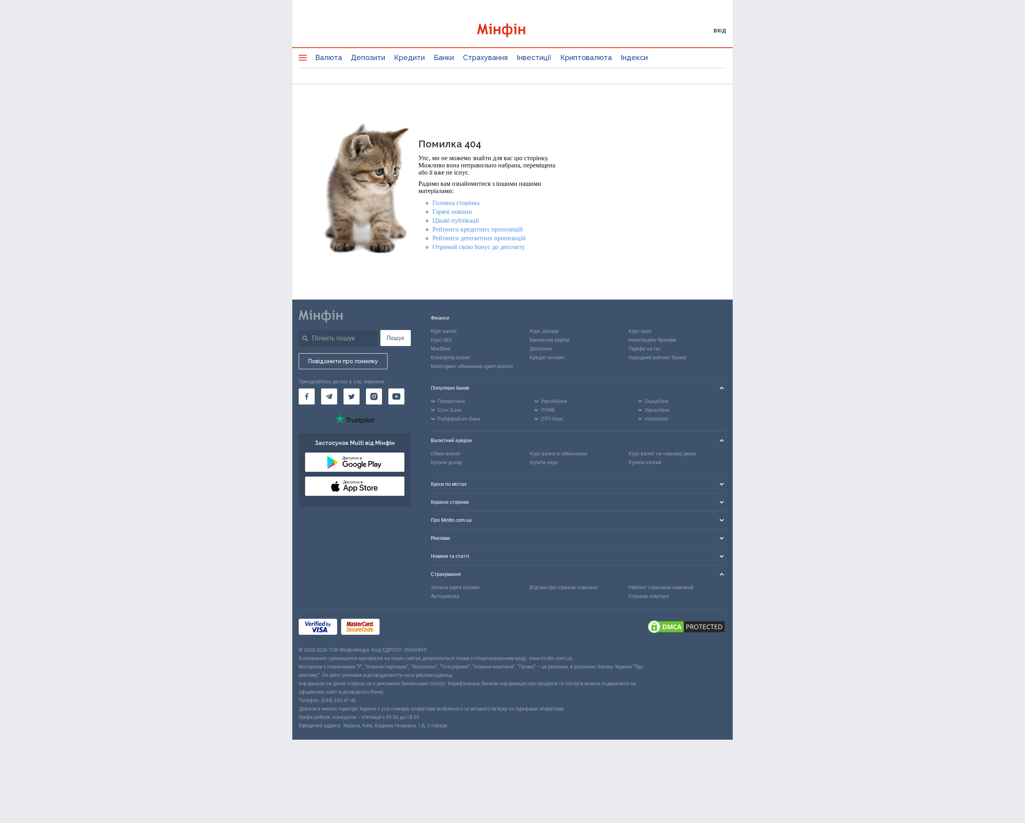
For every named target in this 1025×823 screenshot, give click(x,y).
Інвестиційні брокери (652, 340)
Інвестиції (534, 57)
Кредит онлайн (547, 357)
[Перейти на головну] (512, 30)
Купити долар (446, 462)
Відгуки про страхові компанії (563, 587)
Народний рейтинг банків (657, 357)
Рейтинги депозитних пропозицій (479, 238)
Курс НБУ (441, 340)
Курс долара (544, 331)
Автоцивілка (445, 596)
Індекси (634, 57)
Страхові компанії (649, 596)
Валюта (328, 57)
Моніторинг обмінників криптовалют (472, 366)
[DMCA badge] (686, 627)
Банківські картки (549, 340)
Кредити (409, 57)
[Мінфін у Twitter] (352, 396)
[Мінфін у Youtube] (396, 396)
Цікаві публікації (455, 220)
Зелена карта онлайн (455, 587)
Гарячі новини (452, 211)
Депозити (368, 57)
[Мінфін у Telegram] (329, 396)
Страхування (485, 57)
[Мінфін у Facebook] (307, 396)
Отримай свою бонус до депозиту (478, 246)
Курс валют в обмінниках (558, 454)
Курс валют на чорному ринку (662, 454)
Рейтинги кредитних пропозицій (477, 229)
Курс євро (640, 331)
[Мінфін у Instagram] (374, 396)
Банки (444, 57)
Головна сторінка (456, 202)
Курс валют (444, 331)
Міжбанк (440, 349)
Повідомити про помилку (343, 361)
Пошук (395, 338)
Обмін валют (445, 454)
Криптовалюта (586, 57)
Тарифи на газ (645, 349)
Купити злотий (645, 462)
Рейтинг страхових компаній (661, 587)
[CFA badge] (401, 628)
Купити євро (544, 462)
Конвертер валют (450, 357)
